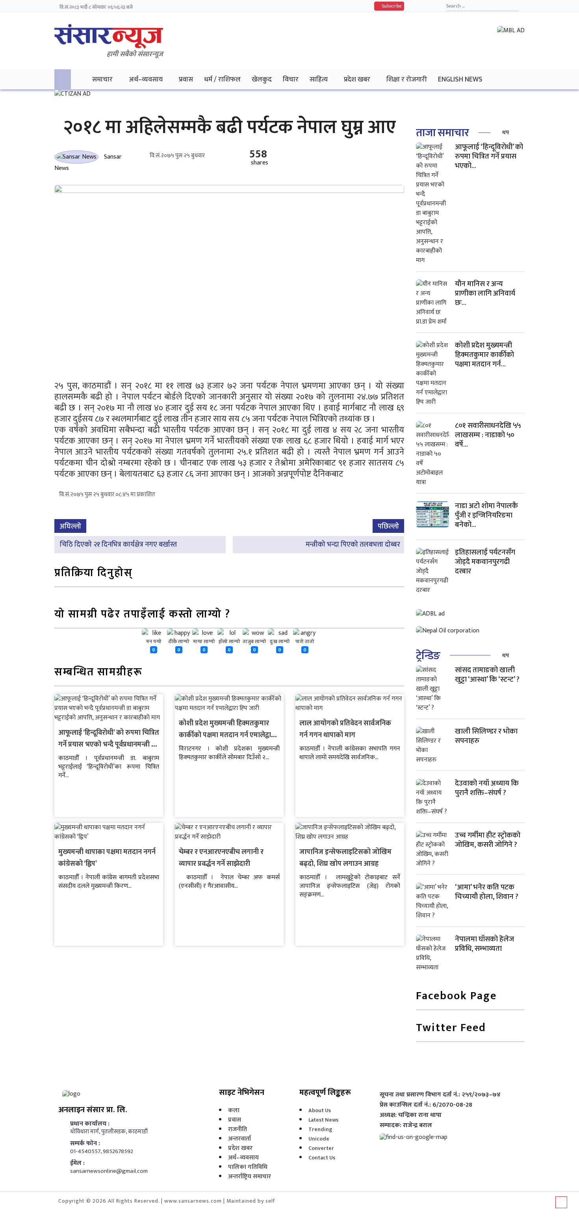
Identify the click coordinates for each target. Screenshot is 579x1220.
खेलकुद (262, 79)
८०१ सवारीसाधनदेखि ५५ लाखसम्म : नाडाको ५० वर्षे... (488, 435)
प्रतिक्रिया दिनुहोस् (93, 573)
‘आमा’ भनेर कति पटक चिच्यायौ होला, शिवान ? (486, 892)
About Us (319, 1110)
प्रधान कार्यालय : (89, 1124)
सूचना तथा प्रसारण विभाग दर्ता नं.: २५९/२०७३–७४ (440, 1095)
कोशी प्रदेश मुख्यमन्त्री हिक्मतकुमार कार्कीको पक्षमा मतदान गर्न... (484, 354)
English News (460, 79)
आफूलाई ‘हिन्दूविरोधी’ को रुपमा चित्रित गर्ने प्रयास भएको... (489, 156)
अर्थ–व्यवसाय (146, 79)
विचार (291, 79)
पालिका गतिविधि (247, 1167)
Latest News (323, 1119)
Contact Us (321, 1157)
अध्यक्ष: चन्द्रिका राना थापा (411, 1115)
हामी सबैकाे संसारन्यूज (135, 54)
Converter (321, 1148)
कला (233, 1110)
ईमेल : (77, 1163)
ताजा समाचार (442, 133)
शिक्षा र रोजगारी (406, 79)
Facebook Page (456, 996)
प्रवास (186, 79)
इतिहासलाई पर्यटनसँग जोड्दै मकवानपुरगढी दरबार (485, 561)
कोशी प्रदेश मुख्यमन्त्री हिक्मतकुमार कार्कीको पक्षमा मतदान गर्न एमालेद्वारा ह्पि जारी (227, 735)
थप (505, 132)
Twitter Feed (451, 1028)
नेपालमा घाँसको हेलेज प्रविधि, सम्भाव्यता (484, 944)
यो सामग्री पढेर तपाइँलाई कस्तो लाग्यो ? (142, 614)
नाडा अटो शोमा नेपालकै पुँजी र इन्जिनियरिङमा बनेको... (486, 515)
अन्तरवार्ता (239, 1138)
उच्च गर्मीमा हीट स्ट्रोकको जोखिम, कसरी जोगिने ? (487, 840)
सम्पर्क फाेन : (85, 1144)
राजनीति (237, 1129)
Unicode (318, 1138)
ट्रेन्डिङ (428, 656)
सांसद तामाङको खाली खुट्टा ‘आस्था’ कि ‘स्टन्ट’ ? (487, 675)
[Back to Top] (561, 1202)
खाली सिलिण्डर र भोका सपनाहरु (486, 736)
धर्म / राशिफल (222, 79)
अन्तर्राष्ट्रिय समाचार (249, 1176)
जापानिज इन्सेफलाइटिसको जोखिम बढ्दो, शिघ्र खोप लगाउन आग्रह (345, 858)
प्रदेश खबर (357, 79)
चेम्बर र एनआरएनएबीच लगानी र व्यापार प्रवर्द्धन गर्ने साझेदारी (221, 858)
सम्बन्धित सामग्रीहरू (98, 672)
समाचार (102, 79)
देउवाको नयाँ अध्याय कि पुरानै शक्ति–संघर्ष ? (487, 788)
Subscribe (390, 6)
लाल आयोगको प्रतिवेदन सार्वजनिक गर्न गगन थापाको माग (345, 729)
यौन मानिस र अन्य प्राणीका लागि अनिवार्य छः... (485, 293)
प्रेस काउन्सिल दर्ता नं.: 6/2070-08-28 (426, 1105)
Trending (320, 1129)
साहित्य (319, 79)
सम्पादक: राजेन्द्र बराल (406, 1125)
